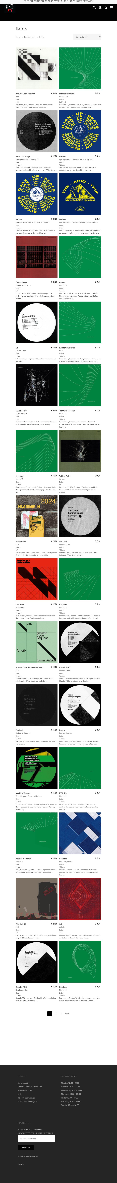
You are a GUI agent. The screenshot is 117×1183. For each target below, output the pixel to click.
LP (17, 291)
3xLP (61, 228)
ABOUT (21, 1164)
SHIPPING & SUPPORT (28, 1156)
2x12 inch (62, 102)
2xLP (18, 102)
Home (18, 37)
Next (67, 1013)
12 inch (18, 165)
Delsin (18, 99)
